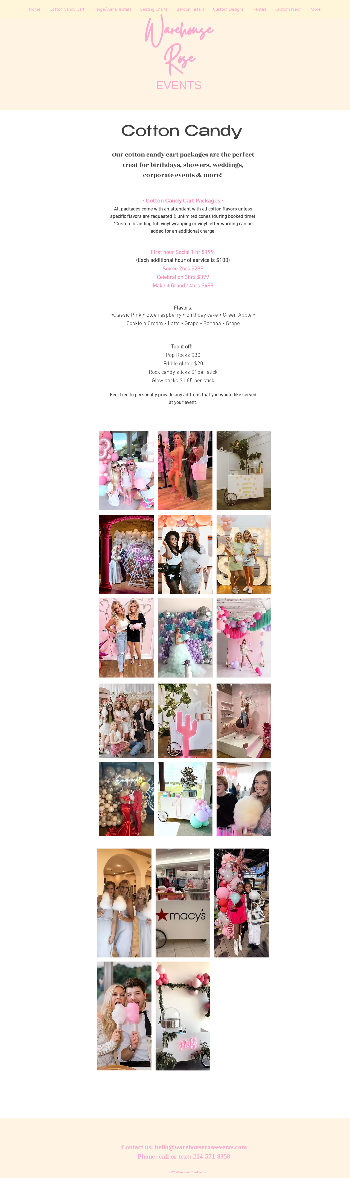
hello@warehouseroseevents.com (201, 1147)
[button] (126, 470)
